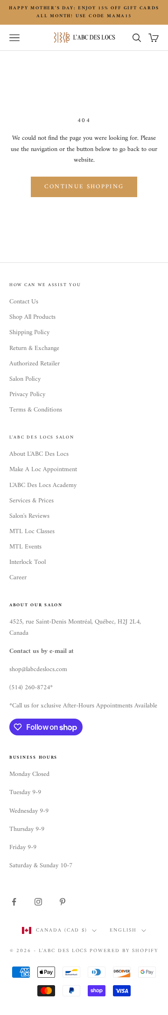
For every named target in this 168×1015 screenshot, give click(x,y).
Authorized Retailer (34, 364)
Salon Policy (25, 379)
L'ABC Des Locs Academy (43, 485)
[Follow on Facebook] (14, 901)
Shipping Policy (29, 332)
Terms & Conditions (35, 410)
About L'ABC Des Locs (39, 454)
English (123, 930)
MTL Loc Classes (32, 531)
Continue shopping (84, 186)
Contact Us (23, 302)
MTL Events (25, 547)
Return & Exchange (34, 348)
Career (18, 577)
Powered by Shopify (124, 950)
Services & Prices (31, 501)
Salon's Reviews (29, 516)
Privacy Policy (27, 394)
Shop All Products (32, 317)
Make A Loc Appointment (43, 469)
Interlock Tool (27, 562)
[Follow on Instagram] (38, 901)
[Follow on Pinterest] (62, 901)
